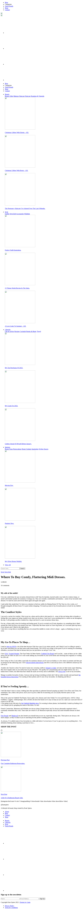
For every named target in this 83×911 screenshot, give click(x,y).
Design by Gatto (25, 902)
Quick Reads (9, 6)
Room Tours (9, 449)
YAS (6, 654)
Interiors (7, 447)
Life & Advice (9, 331)
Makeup (16, 96)
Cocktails (23, 331)
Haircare (28, 96)
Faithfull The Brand (47, 654)
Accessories (20, 214)
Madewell (15, 716)
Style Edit (13, 214)
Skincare (22, 96)
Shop (6, 8)
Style (6, 212)
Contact (7, 10)
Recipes (17, 331)
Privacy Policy (9, 906)
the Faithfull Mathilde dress (30, 703)
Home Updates (26, 449)
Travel (39, 331)
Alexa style (61, 671)
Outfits (7, 214)
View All (8, 565)
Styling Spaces (43, 449)
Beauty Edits (9, 96)
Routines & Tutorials (37, 96)
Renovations (17, 449)
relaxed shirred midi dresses (35, 662)
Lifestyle (7, 329)
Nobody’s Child (51, 668)
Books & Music (31, 331)
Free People (4, 716)
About (7, 811)
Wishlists (27, 214)
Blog (6, 2)
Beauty (7, 94)
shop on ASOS (11, 646)
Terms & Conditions (11, 907)
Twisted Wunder (14, 654)
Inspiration (35, 449)
